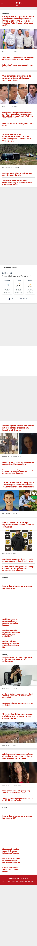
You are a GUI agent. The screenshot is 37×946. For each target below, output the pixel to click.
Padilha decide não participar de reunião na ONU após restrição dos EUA (10, 644)
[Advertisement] (18, 205)
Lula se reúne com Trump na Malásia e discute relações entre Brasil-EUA (11, 860)
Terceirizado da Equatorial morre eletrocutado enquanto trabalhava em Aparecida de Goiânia (17, 182)
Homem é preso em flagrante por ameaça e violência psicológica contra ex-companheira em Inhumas (18, 471)
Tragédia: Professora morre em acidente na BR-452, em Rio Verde (17, 799)
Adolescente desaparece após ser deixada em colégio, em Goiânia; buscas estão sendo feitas (18, 695)
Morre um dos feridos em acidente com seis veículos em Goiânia (17, 174)
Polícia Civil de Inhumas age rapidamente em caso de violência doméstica (18, 463)
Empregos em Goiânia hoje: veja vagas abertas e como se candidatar (16, 791)
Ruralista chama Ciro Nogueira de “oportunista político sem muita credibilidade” (11, 633)
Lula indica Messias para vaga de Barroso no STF (17, 66)
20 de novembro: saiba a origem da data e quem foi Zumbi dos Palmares (10, 851)
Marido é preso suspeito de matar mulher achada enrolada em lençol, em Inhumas (18, 560)
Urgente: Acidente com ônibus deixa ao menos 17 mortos (11, 870)
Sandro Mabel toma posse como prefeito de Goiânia (17, 704)
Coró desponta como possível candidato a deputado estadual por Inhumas (10, 622)
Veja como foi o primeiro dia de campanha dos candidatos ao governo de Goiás (18, 58)
